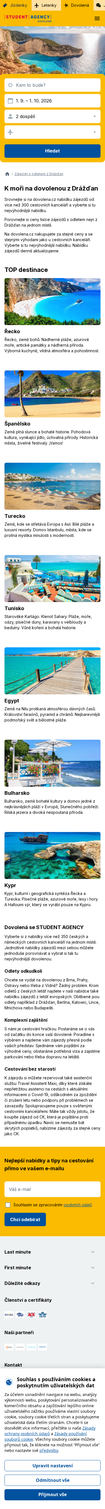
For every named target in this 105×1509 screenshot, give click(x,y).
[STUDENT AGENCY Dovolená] (26, 18)
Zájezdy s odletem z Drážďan (39, 174)
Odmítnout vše (52, 1480)
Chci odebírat (25, 1219)
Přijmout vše (52, 1494)
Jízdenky (18, 5)
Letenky (49, 5)
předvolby (48, 1450)
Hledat (52, 151)
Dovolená (80, 5)
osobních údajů (78, 1204)
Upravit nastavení (52, 1466)
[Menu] (97, 18)
